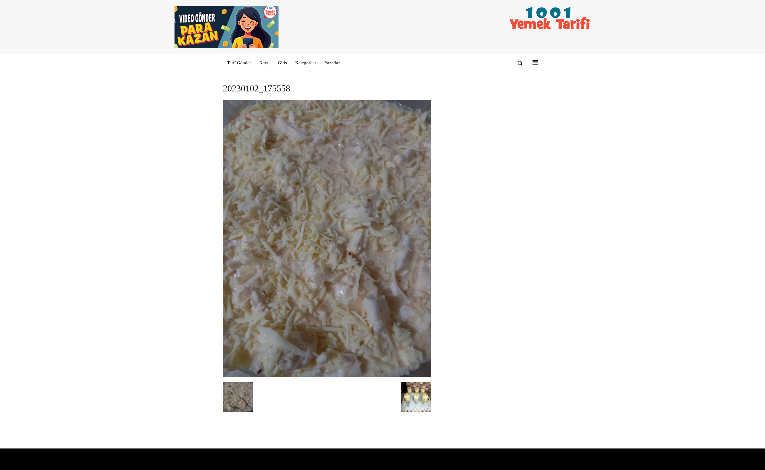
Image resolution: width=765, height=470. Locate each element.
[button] (520, 63)
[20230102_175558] (327, 375)
